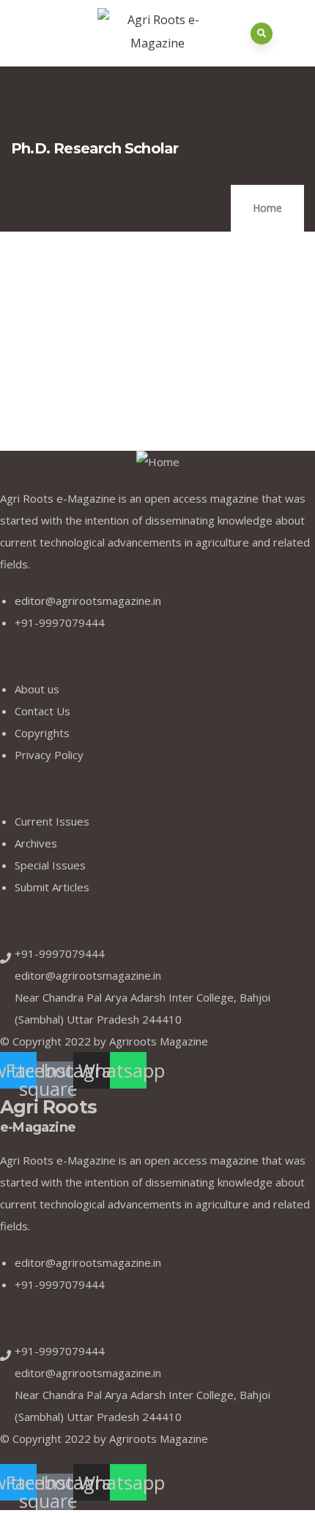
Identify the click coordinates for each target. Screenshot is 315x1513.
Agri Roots (48, 1115)
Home (267, 208)
